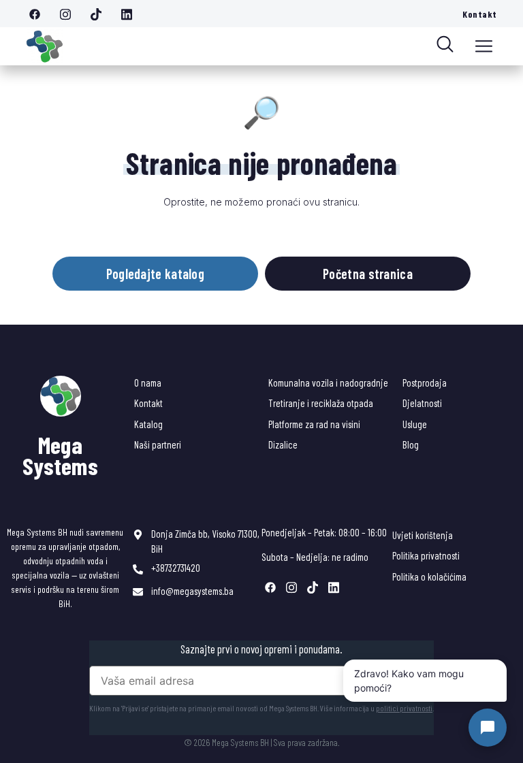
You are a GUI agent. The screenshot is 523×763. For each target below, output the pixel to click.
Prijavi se (399, 680)
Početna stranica (368, 273)
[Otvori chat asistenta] (488, 728)
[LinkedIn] (131, 13)
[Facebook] (39, 13)
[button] (484, 46)
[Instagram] (70, 13)
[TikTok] (101, 13)
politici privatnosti (404, 708)
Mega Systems (60, 455)
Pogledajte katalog (155, 273)
